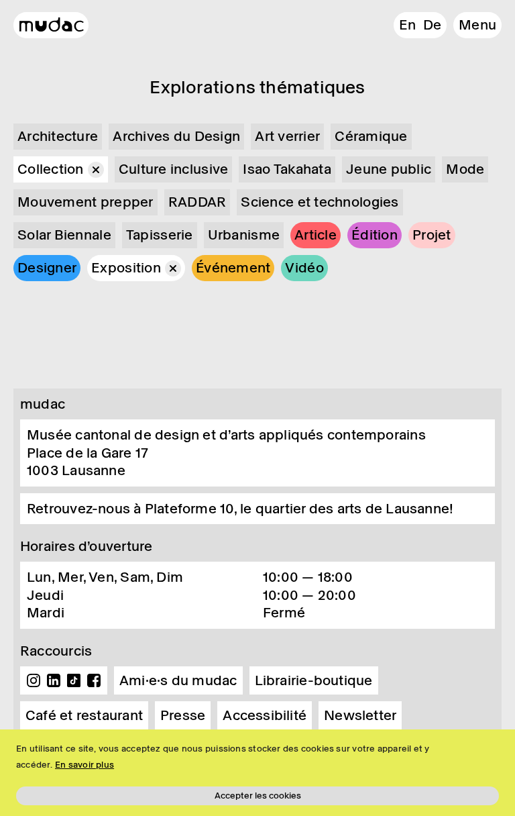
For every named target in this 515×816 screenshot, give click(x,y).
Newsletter (360, 715)
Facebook (94, 680)
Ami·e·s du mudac (178, 680)
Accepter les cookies (258, 795)
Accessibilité (264, 715)
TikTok (73, 680)
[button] (477, 25)
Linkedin (53, 680)
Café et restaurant (84, 715)
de (432, 25)
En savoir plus (84, 764)
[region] (257, 772)
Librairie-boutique (314, 680)
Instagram (33, 680)
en (407, 25)
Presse (182, 715)
